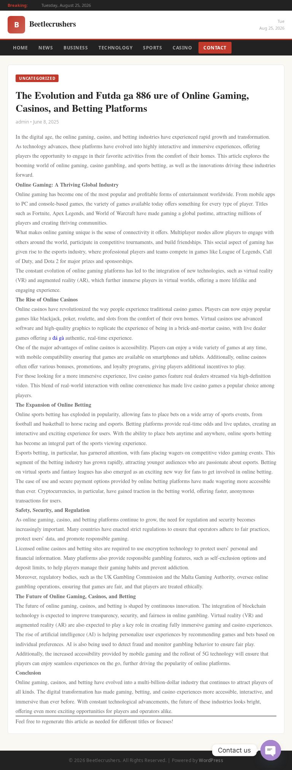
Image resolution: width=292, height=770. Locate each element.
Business (75, 47)
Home (20, 47)
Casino (182, 47)
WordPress (211, 760)
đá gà (58, 337)
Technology (115, 47)
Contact (215, 47)
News (45, 47)
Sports (152, 47)
